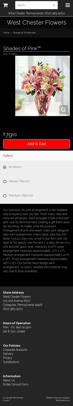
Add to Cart (36, 144)
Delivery (8, 353)
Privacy (7, 357)
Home (6, 32)
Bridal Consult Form (15, 384)
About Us (9, 380)
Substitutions (11, 362)
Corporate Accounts (15, 349)
